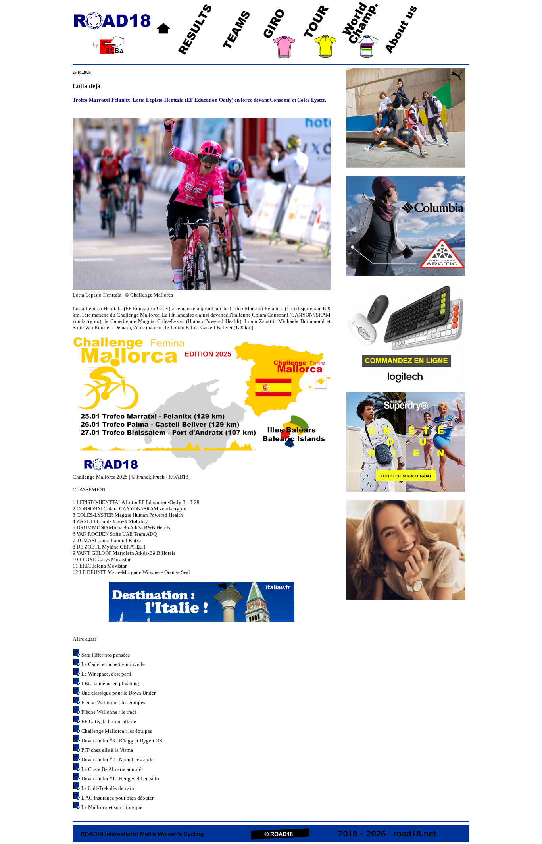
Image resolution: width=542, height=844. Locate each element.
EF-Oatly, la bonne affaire (108, 721)
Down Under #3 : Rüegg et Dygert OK (122, 741)
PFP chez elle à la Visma (107, 750)
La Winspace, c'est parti (106, 674)
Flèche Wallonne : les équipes (113, 702)
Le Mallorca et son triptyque (111, 807)
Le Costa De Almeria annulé (111, 769)
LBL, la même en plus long (110, 683)
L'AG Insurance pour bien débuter (117, 798)
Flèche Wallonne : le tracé (109, 712)
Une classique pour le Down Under (118, 693)
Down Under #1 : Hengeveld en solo (120, 779)
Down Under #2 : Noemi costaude (117, 760)
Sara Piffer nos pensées (105, 655)
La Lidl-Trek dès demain (107, 788)
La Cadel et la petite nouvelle (113, 664)
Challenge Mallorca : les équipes (116, 731)
